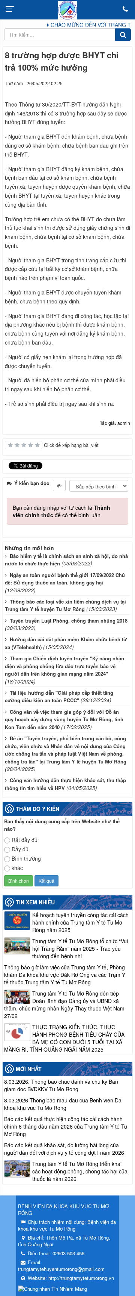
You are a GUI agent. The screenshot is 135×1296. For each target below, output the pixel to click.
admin (123, 423)
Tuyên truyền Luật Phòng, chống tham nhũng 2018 (69, 620)
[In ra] (111, 90)
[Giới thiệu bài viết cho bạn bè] (97, 90)
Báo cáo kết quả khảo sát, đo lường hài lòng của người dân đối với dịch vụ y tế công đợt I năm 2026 (64, 1148)
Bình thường (26, 858)
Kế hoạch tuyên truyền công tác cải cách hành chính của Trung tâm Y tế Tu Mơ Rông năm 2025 (80, 922)
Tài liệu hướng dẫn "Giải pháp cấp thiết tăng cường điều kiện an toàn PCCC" (59, 696)
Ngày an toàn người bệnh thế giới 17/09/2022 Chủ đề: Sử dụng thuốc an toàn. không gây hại (65, 578)
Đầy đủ (20, 849)
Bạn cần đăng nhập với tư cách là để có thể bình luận (61, 511)
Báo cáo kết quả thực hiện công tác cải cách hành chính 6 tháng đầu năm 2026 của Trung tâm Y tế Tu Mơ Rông (65, 1126)
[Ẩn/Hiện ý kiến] (59, 485)
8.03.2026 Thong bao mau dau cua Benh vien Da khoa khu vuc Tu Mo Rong (63, 1103)
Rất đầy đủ (25, 839)
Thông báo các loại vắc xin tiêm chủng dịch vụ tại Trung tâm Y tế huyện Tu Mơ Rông (65, 605)
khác (17, 867)
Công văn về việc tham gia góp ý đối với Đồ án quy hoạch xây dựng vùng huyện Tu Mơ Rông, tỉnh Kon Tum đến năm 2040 (64, 719)
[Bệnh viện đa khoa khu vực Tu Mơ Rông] (67, 9)
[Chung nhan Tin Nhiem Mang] (52, 1288)
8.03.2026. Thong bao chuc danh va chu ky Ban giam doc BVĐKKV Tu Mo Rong (61, 1085)
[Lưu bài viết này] (124, 90)
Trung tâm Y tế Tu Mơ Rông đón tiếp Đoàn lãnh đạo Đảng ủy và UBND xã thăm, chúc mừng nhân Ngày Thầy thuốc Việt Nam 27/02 (64, 1004)
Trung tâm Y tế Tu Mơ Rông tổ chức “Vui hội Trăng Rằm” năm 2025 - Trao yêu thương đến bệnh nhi (80, 948)
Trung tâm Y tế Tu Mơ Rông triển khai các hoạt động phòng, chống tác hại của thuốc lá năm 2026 (80, 1171)
